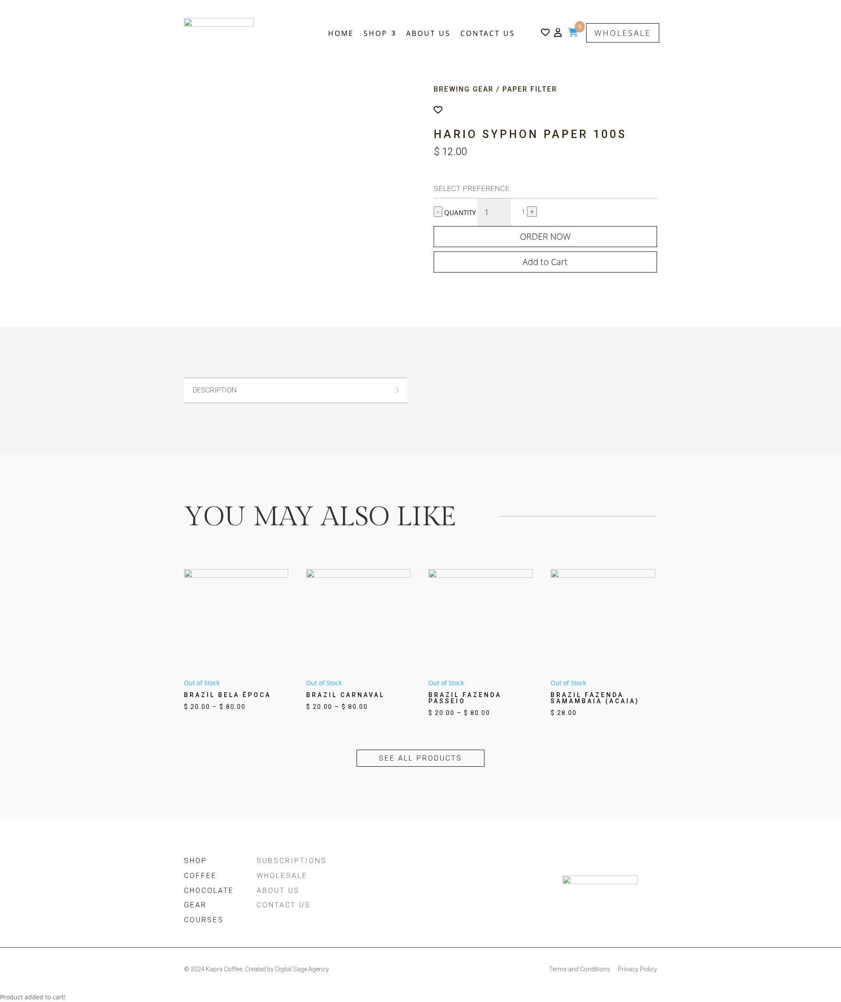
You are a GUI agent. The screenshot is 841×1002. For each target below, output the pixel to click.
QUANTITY (460, 212)
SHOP (376, 33)
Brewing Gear (464, 89)
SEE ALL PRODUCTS (420, 758)
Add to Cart (545, 262)
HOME (341, 33)
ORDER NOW (545, 236)
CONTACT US (487, 33)
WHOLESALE (622, 33)
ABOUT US (428, 33)
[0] (573, 33)
